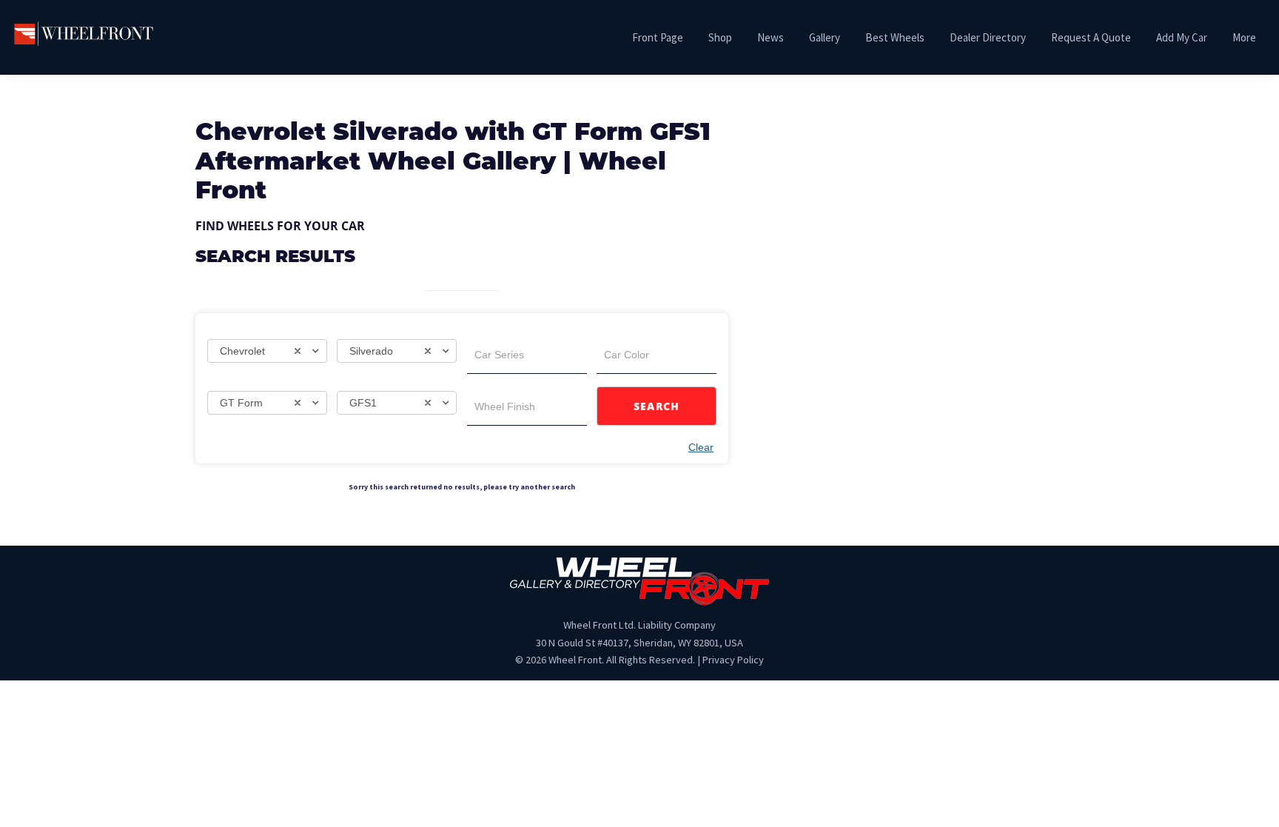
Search (657, 406)
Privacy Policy (733, 659)
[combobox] (267, 351)
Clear (701, 447)
